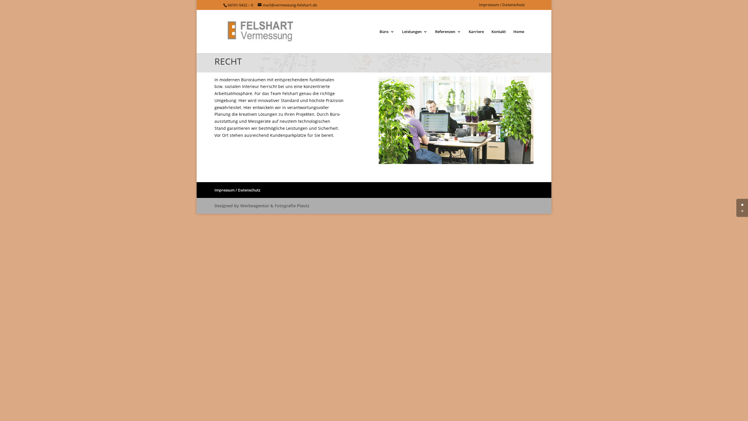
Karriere (476, 32)
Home (518, 32)
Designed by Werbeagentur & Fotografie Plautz (261, 205)
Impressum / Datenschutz (502, 5)
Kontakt (498, 32)
